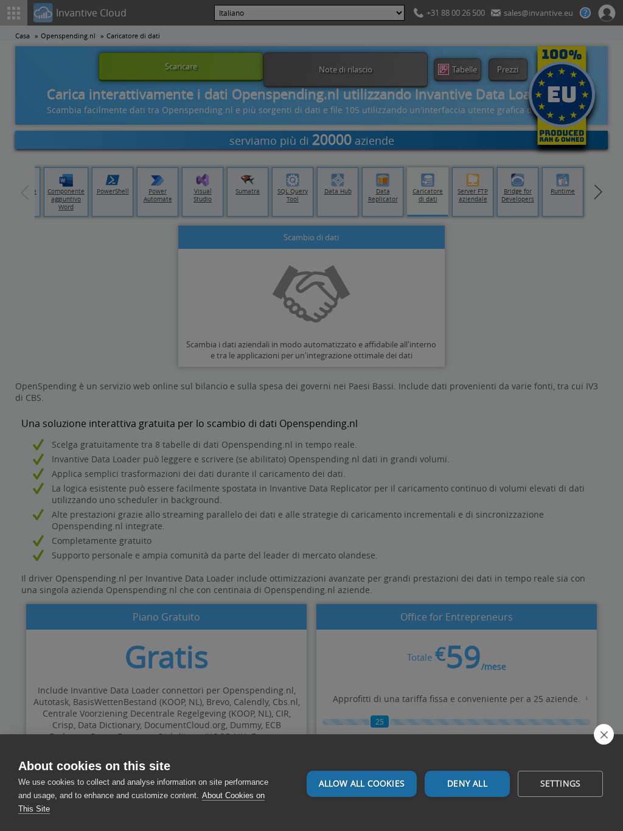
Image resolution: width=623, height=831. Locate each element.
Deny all (467, 783)
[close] (604, 734)
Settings (560, 783)
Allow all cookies (362, 783)
